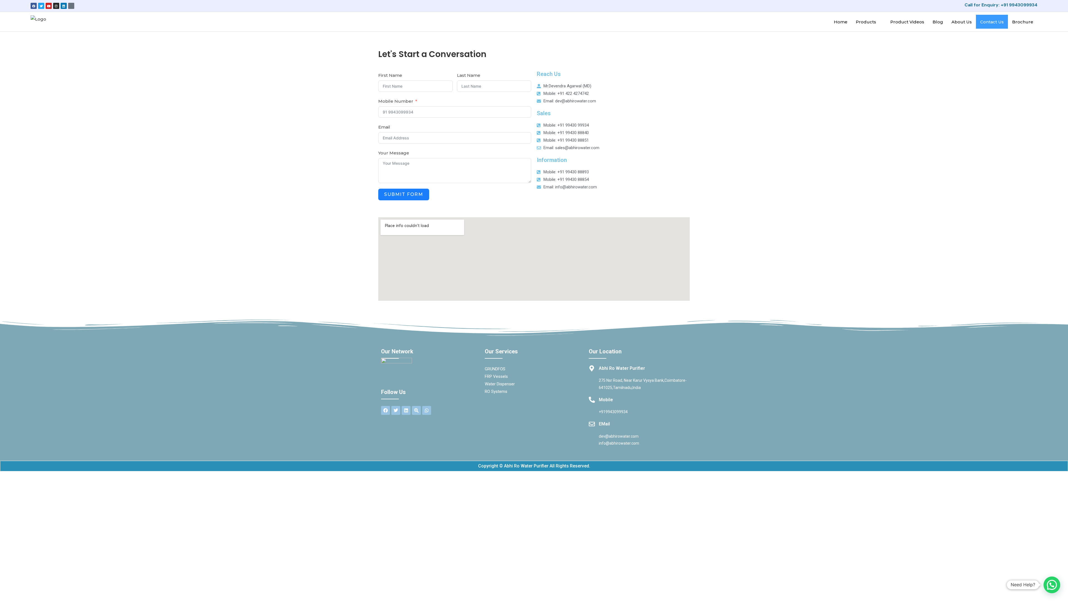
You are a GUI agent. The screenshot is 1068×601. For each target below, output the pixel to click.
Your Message (393, 153)
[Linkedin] (64, 6)
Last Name (468, 75)
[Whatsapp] (426, 410)
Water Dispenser (500, 383)
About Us (961, 21)
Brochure (1022, 21)
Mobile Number (395, 101)
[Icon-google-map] (71, 6)
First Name (390, 75)
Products (866, 21)
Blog (938, 21)
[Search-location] (416, 410)
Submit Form (403, 194)
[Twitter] (41, 6)
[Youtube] (49, 6)
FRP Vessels (496, 376)
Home (840, 21)
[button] (1052, 585)
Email (384, 127)
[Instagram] (56, 6)
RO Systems (496, 391)
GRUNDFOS (495, 368)
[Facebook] (34, 6)
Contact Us (992, 21)
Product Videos (907, 21)
